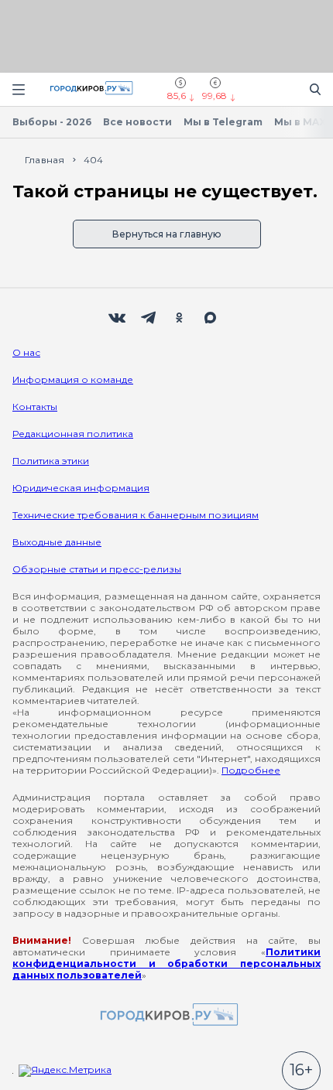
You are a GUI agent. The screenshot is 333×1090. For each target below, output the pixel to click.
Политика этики (50, 460)
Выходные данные (56, 542)
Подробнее (250, 770)
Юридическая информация (80, 488)
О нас (26, 352)
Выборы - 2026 (51, 122)
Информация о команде (72, 379)
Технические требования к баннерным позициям (135, 515)
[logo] (166, 1015)
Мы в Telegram (223, 122)
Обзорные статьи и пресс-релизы (96, 569)
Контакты (34, 406)
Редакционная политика (72, 433)
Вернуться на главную (166, 234)
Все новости (137, 122)
